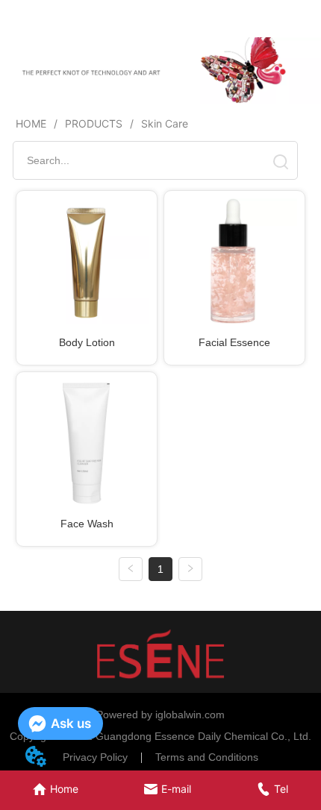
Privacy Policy (95, 757)
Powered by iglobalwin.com (160, 714)
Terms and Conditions (206, 757)
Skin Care (164, 123)
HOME (31, 123)
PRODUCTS (93, 123)
